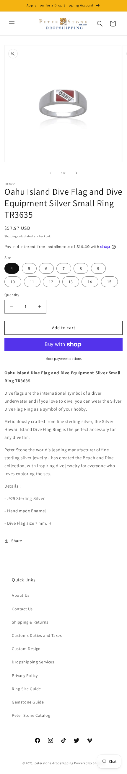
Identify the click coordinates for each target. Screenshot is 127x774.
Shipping (10, 236)
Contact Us (22, 608)
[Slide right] (76, 172)
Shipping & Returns (30, 622)
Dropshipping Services (33, 662)
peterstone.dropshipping (54, 763)
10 (13, 281)
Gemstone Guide (28, 702)
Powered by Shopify (89, 763)
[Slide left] (50, 172)
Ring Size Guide (26, 688)
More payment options (63, 358)
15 (109, 281)
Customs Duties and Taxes (37, 635)
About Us (21, 595)
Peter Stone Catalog (31, 715)
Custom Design (26, 648)
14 (90, 281)
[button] (11, 23)
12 (51, 281)
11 (32, 281)
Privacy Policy (25, 675)
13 (71, 281)
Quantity (11, 294)
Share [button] (16, 540)
